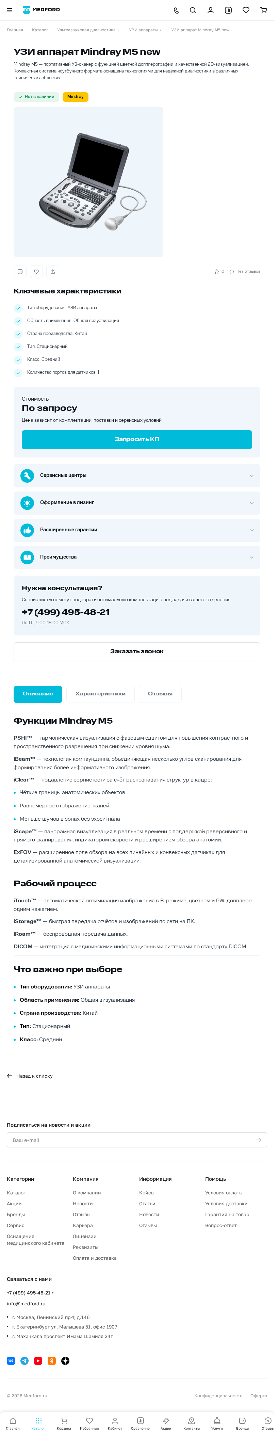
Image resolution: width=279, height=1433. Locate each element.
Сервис (15, 1225)
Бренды (16, 1214)
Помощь (215, 1179)
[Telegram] (24, 1361)
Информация (155, 1179)
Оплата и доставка (95, 1258)
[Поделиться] (52, 271)
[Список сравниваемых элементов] (228, 10)
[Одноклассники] (52, 1361)
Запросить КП (137, 439)
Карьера (83, 1225)
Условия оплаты (224, 1192)
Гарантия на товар (227, 1214)
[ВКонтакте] (11, 1361)
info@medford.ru (26, 1303)
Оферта (258, 1395)
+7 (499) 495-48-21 (65, 613)
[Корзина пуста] (263, 10)
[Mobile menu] (9, 10)
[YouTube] (38, 1361)
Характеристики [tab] (101, 694)
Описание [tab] (38, 694)
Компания (86, 1179)
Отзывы (82, 1214)
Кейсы (146, 1192)
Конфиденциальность (218, 1395)
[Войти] (210, 10)
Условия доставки (226, 1203)
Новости (83, 1203)
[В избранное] (36, 271)
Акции (14, 1203)
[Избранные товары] (246, 10)
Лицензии (85, 1236)
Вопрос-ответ (221, 1225)
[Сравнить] (20, 271)
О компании (87, 1192)
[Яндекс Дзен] (65, 1361)
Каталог (16, 1192)
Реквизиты (85, 1247)
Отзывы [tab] (160, 694)
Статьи (147, 1203)
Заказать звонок (137, 652)
